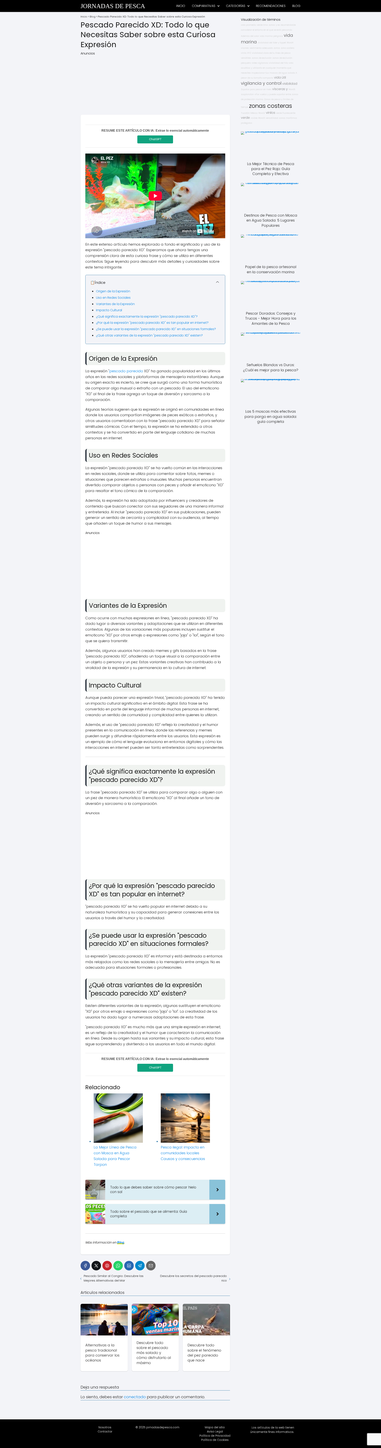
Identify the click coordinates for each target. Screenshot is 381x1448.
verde (245, 117)
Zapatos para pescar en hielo (256, 89)
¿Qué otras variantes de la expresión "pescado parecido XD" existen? (149, 335)
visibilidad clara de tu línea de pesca (271, 53)
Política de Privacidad (214, 1436)
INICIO (180, 6)
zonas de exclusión (262, 57)
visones (245, 48)
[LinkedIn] (129, 1265)
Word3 (261, 118)
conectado (135, 1397)
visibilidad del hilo (278, 62)
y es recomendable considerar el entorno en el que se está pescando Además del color (268, 30)
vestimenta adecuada (261, 48)
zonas (272, 24)
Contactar (105, 1431)
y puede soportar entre (279, 94)
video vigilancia (260, 62)
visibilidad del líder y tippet (272, 42)
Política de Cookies (215, 1440)
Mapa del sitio (215, 1427)
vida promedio (248, 24)
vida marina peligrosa (271, 36)
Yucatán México (249, 113)
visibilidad (289, 83)
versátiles (246, 57)
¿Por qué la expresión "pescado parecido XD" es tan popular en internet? (152, 322)
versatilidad (272, 118)
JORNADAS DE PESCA (113, 6)
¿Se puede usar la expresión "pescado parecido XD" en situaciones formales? (156, 329)
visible (254, 118)
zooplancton (247, 94)
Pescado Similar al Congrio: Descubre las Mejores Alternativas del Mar (113, 1278)
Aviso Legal (215, 1431)
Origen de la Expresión (113, 291)
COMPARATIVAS (203, 6)
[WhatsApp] (118, 1265)
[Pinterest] (107, 1265)
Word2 (261, 113)
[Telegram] (140, 1265)
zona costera (287, 48)
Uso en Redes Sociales (113, 297)
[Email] (151, 1265)
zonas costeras (270, 106)
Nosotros (104, 1427)
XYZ (249, 53)
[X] (96, 1265)
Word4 (290, 42)
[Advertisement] (155, 84)
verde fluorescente (285, 113)
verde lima (262, 24)
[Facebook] (85, 1265)
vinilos (270, 112)
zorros (277, 48)
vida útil (280, 77)
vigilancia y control (261, 83)
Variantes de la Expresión (115, 304)
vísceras (278, 89)
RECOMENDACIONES (271, 6)
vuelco (263, 94)
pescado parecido (126, 371)
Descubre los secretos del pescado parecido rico (193, 1278)
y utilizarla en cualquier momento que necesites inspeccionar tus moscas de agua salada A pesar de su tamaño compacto (269, 72)
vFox (257, 94)
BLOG (296, 6)
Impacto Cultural (109, 310)
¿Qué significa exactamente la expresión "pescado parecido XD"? (147, 316)
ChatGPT (155, 139)
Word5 (292, 89)
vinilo (243, 53)
